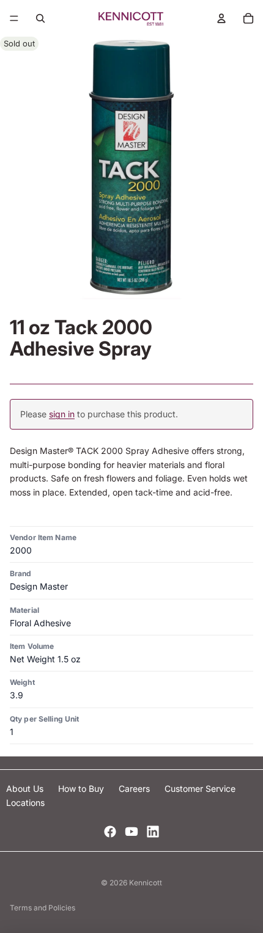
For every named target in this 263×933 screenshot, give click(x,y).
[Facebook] (110, 831)
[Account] (221, 18)
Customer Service (200, 788)
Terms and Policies (42, 907)
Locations (25, 802)
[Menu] (14, 18)
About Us (26, 788)
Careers (135, 788)
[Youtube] (131, 831)
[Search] (40, 18)
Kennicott (145, 882)
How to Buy (82, 788)
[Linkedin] (153, 831)
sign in (62, 414)
